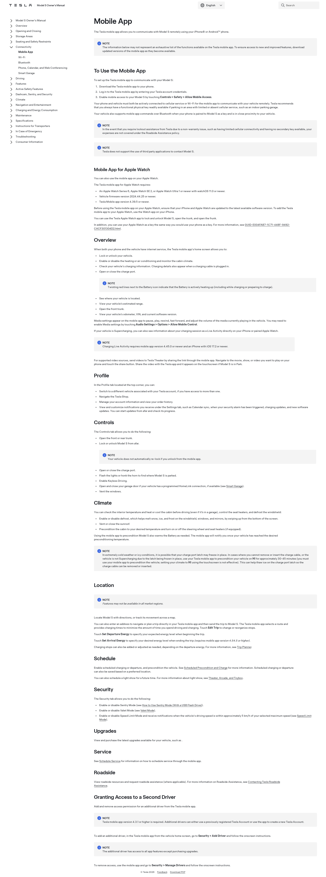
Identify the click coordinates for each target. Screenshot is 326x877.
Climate (20, 99)
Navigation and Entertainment (33, 104)
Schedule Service (110, 761)
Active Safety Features (29, 88)
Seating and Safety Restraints (33, 41)
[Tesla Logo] (20, 5)
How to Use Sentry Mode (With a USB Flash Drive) (172, 705)
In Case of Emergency (29, 131)
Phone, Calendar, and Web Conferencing (42, 67)
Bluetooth (24, 62)
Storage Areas (24, 36)
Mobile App (25, 51)
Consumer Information (29, 141)
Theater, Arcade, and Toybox (225, 677)
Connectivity (23, 46)
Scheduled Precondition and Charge (206, 667)
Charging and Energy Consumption (37, 110)
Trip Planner (244, 646)
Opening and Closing (28, 30)
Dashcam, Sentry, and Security (34, 94)
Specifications (24, 120)
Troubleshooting (25, 136)
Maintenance (24, 115)
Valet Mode (147, 710)
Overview (21, 25)
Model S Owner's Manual (51, 5)
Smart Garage (234, 486)
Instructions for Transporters (33, 125)
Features (21, 83)
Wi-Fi (21, 57)
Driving (20, 78)
